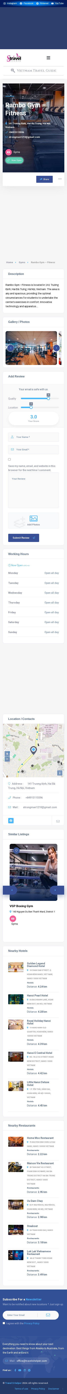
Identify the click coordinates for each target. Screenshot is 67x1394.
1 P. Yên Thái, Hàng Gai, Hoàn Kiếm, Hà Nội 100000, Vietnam (39, 1093)
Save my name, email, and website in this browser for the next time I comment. (31, 468)
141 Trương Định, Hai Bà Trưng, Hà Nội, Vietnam (28, 125)
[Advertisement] (33, 28)
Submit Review (21, 537)
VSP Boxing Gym (21, 906)
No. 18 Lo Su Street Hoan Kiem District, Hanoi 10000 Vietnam (40, 1061)
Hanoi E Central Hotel (39, 1053)
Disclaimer (53, 1388)
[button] (48, 58)
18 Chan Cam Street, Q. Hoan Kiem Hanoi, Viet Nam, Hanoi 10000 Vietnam (40, 974)
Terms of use (21, 1388)
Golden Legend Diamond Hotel (36, 965)
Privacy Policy (31, 1323)
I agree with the (22, 1323)
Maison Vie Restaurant (40, 1163)
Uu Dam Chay (35, 1200)
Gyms (22, 262)
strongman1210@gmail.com (24, 137)
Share (46, 179)
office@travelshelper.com (32, 1360)
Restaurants (33, 1150)
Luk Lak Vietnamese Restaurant (39, 1253)
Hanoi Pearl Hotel (37, 995)
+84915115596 (16, 132)
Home (9, 262)
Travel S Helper (13, 1383)
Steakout (32, 1226)
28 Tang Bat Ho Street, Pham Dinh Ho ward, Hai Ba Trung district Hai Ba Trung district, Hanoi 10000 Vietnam (41, 1175)
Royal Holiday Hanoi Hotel (39, 1022)
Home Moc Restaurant (40, 1138)
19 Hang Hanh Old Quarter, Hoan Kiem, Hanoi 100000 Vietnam (40, 1032)
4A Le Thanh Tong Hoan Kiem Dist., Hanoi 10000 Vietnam (39, 1262)
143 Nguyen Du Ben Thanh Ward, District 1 (34, 911)
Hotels (30, 982)
